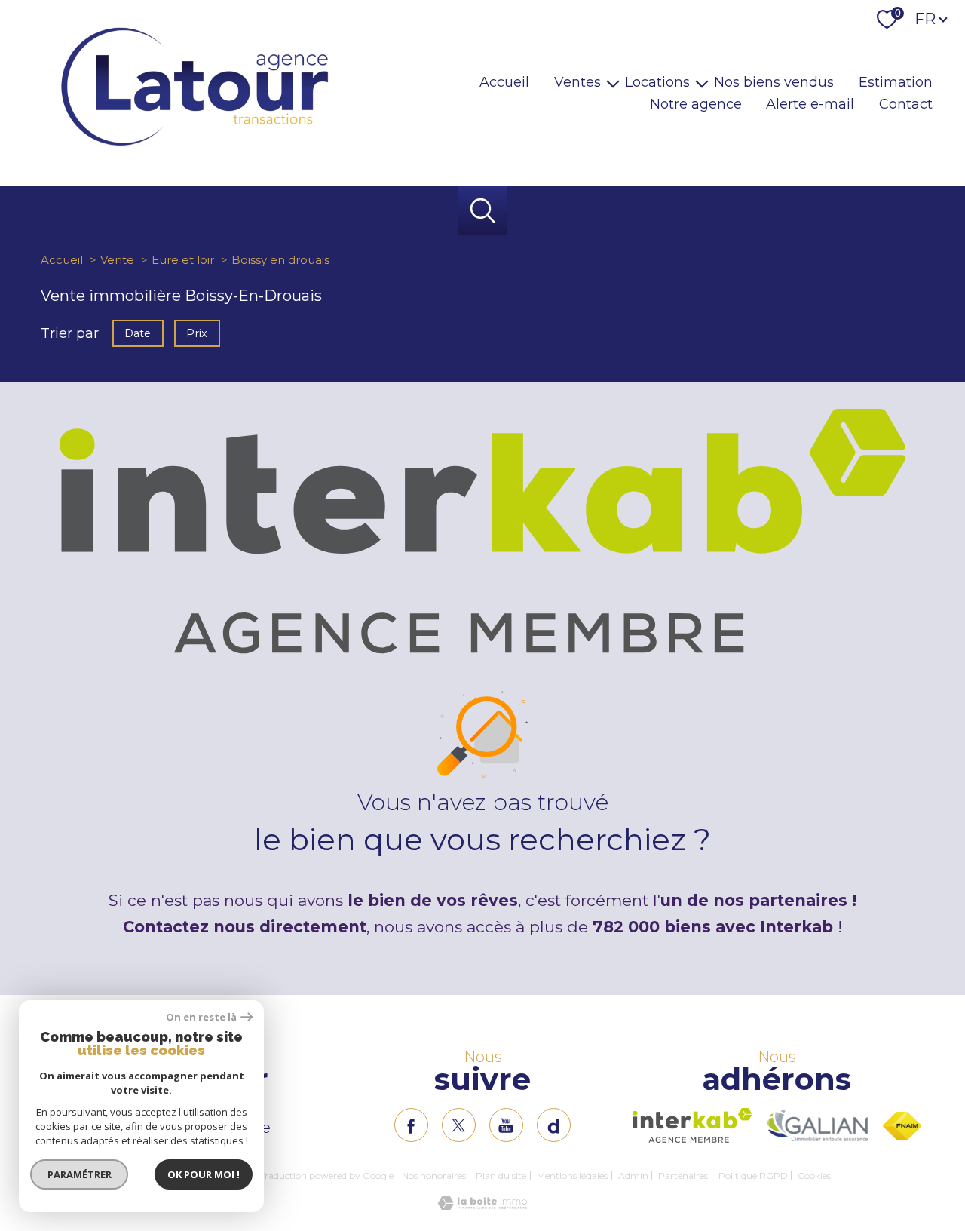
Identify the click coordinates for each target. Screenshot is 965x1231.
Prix (197, 332)
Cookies (814, 1176)
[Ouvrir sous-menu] (613, 83)
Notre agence (696, 104)
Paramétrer (79, 1174)
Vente (117, 260)
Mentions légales (572, 1175)
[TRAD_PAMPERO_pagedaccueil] (194, 147)
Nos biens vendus (774, 82)
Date (137, 332)
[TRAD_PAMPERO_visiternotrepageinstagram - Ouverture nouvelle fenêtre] (506, 1125)
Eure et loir (183, 260)
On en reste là (201, 1017)
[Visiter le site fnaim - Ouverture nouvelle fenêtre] (902, 1126)
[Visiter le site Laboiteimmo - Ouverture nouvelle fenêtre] (482, 1205)
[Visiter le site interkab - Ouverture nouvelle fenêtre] (692, 1125)
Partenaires (683, 1175)
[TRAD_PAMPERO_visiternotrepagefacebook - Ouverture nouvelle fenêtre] (411, 1125)
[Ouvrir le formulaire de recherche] (482, 210)
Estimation (896, 82)
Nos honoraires (434, 1175)
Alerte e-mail (810, 104)
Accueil (504, 82)
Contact (906, 104)
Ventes (577, 82)
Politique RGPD (753, 1175)
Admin (633, 1175)
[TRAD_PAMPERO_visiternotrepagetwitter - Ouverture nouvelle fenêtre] (459, 1125)
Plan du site (501, 1175)
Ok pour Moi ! (203, 1174)
